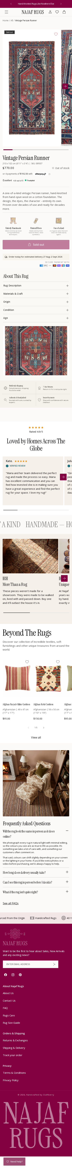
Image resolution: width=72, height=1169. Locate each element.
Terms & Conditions (14, 1072)
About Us (8, 993)
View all (36, 737)
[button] (6, 12)
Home (6, 20)
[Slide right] (44, 728)
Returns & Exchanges (15, 1040)
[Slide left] (28, 728)
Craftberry (48, 1094)
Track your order (12, 1055)
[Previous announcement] (11, 4)
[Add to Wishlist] (56, 34)
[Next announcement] (61, 4)
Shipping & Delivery (14, 1047)
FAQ (5, 1008)
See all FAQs (11, 903)
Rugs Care (9, 1015)
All (12, 20)
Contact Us (9, 1000)
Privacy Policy (11, 1080)
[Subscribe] (54, 964)
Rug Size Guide (11, 1022)
